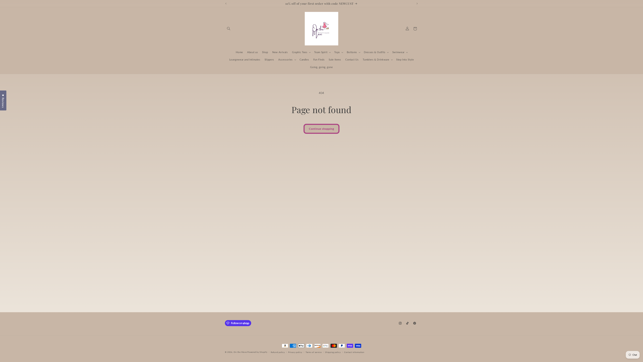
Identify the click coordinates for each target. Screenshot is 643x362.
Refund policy (278, 352)
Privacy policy (295, 352)
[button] (229, 29)
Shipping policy (333, 352)
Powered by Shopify (257, 352)
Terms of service (314, 352)
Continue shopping (321, 128)
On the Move (240, 352)
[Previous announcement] (226, 3)
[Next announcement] (417, 3)
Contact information (354, 352)
